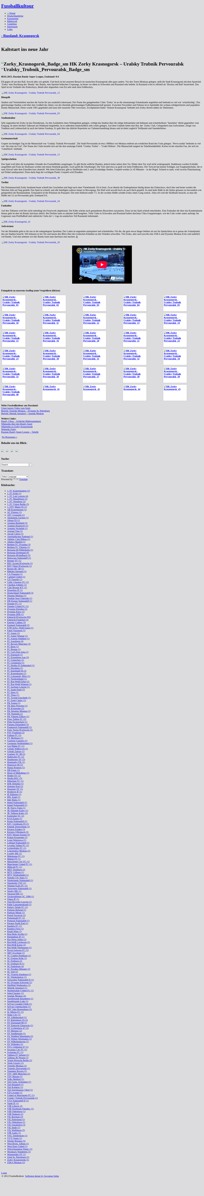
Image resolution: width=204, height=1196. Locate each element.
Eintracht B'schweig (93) (19, 617)
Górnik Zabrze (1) (15, 751)
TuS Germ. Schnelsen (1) (19, 1082)
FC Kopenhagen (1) (16, 673)
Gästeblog (12, 24)
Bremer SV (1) (14, 560)
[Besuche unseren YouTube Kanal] (17, 451)
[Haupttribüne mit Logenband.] (15, 321)
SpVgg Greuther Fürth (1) (19, 1004)
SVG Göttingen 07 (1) (17, 1047)
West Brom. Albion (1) (18, 1143)
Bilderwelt (12, 21)
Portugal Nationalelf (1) (18, 920)
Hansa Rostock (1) (16, 767)
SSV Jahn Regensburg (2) (19, 1009)
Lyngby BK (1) (14, 853)
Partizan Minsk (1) (16, 912)
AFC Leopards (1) (16, 515)
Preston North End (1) (17, 923)
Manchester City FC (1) (18, 861)
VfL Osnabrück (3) (16, 1125)
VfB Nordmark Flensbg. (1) (20, 1108)
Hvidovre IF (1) (14, 791)
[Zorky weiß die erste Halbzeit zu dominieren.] (176, 321)
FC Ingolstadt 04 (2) (16, 671)
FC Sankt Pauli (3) (16, 689)
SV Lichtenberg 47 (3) (18, 1028)
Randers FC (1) (14, 926)
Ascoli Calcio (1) (15, 534)
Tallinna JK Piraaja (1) (17, 1057)
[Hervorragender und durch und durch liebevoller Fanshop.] (15, 357)
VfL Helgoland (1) (16, 1119)
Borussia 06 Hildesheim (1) (20, 550)
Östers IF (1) (13, 899)
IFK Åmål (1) (13, 797)
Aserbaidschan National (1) (20, 536)
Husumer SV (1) (15, 789)
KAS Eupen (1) (14, 818)
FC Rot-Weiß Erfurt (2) (18, 681)
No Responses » (9, 437)
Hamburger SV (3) (16, 759)
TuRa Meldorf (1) (15, 1079)
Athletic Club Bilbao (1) (18, 539)
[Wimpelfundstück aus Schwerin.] (176, 339)
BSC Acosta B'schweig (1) (20, 563)
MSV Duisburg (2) (16, 869)
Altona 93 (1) (13, 520)
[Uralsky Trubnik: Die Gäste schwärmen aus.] (55, 321)
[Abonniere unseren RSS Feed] (12, 451)
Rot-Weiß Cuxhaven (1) (18, 942)
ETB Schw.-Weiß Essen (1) (20, 628)
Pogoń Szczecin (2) (16, 915)
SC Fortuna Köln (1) (17, 958)
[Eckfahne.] (136, 357)
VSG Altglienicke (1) (17, 1135)
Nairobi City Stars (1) (17, 877)
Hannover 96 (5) (15, 765)
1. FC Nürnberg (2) (16, 501)
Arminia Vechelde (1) (17, 528)
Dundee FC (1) (14, 603)
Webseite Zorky (8, 429)
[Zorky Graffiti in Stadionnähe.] (95, 392)
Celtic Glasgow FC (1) (18, 582)
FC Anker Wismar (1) (17, 636)
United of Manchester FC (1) (20, 1095)
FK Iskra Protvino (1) (17, 705)
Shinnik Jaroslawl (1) (17, 988)
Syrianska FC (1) (15, 1052)
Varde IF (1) (13, 1103)
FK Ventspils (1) (15, 714)
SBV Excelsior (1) (16, 953)
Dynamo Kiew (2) (15, 611)
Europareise (12, 18)
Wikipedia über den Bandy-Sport (16, 424)
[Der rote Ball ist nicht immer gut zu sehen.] (136, 375)
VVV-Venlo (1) (14, 1138)
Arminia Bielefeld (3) (17, 523)
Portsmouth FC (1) (16, 918)
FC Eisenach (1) (15, 654)
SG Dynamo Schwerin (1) (19, 982)
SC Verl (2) (12, 971)
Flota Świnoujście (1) (17, 722)
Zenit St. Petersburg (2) (18, 1157)
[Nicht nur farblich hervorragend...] (136, 303)
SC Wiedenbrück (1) (17, 977)
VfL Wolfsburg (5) (16, 1130)
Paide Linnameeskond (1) (19, 904)
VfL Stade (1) (13, 1127)
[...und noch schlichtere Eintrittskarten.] (176, 392)
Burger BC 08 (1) (15, 568)
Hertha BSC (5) (14, 778)
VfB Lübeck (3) (14, 1106)
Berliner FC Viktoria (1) (18, 547)
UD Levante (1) (14, 1092)
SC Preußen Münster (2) (18, 969)
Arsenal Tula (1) (15, 531)
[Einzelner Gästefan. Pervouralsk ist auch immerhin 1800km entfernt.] (136, 321)
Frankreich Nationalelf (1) (19, 727)
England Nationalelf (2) (18, 625)
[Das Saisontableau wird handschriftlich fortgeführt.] (55, 303)
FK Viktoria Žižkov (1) (18, 716)
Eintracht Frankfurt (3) (17, 620)
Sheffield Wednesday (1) (18, 985)
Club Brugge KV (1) (17, 587)
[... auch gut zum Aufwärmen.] (176, 303)
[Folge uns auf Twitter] (8, 451)
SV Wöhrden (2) (15, 1044)
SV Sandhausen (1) (16, 1033)
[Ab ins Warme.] (176, 375)
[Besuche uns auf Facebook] (3, 451)
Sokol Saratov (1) (15, 993)
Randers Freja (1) (15, 928)
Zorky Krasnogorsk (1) (18, 1160)
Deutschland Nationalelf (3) (20, 593)
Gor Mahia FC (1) (15, 746)
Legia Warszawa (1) (16, 840)
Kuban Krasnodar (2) (17, 837)
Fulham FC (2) (14, 735)
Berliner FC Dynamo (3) (18, 544)
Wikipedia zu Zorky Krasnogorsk (17, 426)
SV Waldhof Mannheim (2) (20, 1036)
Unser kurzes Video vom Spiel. (16, 408)
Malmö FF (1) (13, 859)
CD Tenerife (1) (14, 579)
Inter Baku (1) (13, 800)
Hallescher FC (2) (15, 757)
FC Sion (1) (12, 692)
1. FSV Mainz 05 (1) (17, 507)
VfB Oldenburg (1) (16, 1111)
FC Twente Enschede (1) (19, 697)
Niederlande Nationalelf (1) (20, 880)
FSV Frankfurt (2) (15, 732)
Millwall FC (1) (14, 867)
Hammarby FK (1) (16, 762)
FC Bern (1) (13, 646)
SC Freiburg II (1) (15, 963)
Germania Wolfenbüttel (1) (19, 743)
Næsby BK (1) (14, 891)
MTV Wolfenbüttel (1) (18, 875)
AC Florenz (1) (14, 512)
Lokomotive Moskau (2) (18, 851)
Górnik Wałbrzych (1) (17, 748)
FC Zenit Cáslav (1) (16, 700)
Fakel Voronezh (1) (16, 630)
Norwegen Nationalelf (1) (19, 888)
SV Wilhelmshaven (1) (18, 1041)
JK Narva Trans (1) (16, 808)
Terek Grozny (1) (15, 1063)
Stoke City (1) (13, 1014)
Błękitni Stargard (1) (16, 571)
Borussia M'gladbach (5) (18, 555)
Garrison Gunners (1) (17, 740)
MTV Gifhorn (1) (15, 872)
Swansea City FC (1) (17, 1049)
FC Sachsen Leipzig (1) (18, 687)
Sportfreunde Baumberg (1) (20, 998)
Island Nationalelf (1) (17, 805)
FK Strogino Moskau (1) (18, 711)
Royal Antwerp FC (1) (18, 950)
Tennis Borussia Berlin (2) (19, 1060)
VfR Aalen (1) (14, 1133)
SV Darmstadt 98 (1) (17, 1023)
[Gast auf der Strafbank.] (95, 357)
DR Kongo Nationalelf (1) (19, 601)
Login (4, 1173)
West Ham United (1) (17, 1146)
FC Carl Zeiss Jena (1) (17, 652)
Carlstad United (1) (16, 577)
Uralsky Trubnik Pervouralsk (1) (22, 1098)
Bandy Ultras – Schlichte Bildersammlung (21, 421)
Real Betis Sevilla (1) (17, 934)
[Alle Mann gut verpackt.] (55, 375)
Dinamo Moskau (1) (16, 595)
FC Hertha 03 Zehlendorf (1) (20, 665)
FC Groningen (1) (15, 663)
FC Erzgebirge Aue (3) (18, 657)
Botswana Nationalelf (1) (19, 558)
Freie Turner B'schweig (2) (20, 730)
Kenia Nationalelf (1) (17, 821)
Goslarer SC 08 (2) (16, 754)
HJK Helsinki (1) (15, 783)
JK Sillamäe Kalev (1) (17, 810)
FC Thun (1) (13, 695)
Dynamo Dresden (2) (17, 609)
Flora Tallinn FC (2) (16, 719)
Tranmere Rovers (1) (17, 1071)
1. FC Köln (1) (14, 493)
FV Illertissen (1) (15, 738)
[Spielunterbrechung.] (176, 357)
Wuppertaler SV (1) (16, 1154)
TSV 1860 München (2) (18, 1074)
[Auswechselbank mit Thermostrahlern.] (15, 339)
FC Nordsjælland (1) (17, 679)
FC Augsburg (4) (15, 641)
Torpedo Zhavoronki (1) (18, 1068)
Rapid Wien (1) (14, 931)
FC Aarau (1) (13, 633)
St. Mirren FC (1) (15, 1012)
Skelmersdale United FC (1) (20, 990)
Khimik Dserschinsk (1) (18, 826)
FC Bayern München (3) (18, 644)
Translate (23, 479)
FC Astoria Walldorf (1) (18, 638)
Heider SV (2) (14, 775)
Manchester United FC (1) (19, 864)
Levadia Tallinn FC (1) (18, 845)
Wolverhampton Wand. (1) (19, 1149)
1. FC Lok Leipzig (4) (17, 496)
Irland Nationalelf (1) (17, 802)
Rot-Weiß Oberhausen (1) (19, 947)
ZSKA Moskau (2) (16, 1162)
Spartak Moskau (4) (16, 996)
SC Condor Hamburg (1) (19, 955)
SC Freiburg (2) (14, 961)
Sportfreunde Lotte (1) (17, 1001)
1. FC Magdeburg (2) (17, 499)
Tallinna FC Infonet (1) (18, 1055)
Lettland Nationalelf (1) (18, 843)
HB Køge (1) (13, 770)
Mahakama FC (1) (15, 856)
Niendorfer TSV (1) (16, 883)
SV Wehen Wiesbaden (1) (19, 1039)
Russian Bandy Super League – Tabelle (20, 432)
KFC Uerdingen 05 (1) (18, 824)
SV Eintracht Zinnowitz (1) (20, 1025)
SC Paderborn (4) (15, 966)
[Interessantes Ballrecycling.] (136, 339)
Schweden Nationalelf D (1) (20, 980)
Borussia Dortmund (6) (18, 552)
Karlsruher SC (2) (15, 816)
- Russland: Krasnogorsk (20, 36)
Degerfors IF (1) (15, 590)
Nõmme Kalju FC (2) (17, 885)
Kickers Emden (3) (16, 829)
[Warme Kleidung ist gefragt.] (55, 339)
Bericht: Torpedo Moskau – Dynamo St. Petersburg (25, 411)
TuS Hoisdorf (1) (15, 1084)
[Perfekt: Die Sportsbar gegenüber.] (95, 339)
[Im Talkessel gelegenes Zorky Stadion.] (95, 303)
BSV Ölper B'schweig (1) (19, 566)
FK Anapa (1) (13, 703)
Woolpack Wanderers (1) (19, 1151)
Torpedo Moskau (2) (17, 1066)
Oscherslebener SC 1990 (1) (20, 896)
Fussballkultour (17, 6)
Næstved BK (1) (15, 894)
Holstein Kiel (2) (15, 786)
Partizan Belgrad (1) (16, 910)
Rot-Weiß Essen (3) (16, 945)
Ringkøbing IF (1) (15, 937)
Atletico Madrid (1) (16, 542)
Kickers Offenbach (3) (17, 832)
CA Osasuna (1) (14, 574)
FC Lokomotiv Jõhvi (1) (18, 676)
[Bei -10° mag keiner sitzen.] (95, 321)
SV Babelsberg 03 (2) (17, 1020)
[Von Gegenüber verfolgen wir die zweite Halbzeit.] (55, 357)
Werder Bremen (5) (16, 1141)
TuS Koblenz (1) (15, 1087)
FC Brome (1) (13, 649)
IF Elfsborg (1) (14, 794)
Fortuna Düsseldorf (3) (18, 724)
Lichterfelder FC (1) (16, 848)
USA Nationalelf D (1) (18, 1100)
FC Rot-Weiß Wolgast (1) (19, 684)
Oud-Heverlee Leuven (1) (19, 902)
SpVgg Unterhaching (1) (19, 1006)
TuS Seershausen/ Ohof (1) (20, 1090)
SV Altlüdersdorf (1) (17, 1017)
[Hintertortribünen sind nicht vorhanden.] (15, 375)
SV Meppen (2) (14, 1031)
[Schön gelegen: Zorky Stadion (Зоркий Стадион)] (15, 303)
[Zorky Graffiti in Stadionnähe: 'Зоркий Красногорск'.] (15, 392)
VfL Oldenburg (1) (16, 1122)
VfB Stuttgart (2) (15, 1114)
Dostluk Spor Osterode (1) (19, 598)
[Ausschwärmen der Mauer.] (95, 375)
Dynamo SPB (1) (15, 614)
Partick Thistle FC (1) (17, 907)
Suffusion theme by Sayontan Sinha (42, 1176)
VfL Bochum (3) (15, 1117)
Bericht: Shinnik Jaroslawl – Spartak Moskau (22, 413)
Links (10, 29)
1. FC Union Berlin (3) (18, 504)
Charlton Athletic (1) (17, 585)
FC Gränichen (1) (15, 660)
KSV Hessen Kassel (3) (18, 834)
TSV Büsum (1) (14, 1076)
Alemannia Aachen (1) (18, 517)
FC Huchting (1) (15, 668)
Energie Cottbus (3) (16, 622)
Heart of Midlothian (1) (18, 773)
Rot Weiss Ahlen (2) (16, 939)
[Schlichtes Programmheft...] (136, 392)
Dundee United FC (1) (18, 606)
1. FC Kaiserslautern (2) (18, 491)
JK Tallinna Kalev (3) (17, 813)
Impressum (12, 26)
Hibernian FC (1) (15, 781)
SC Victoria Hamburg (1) (19, 974)
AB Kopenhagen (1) (17, 509)
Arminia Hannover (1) (17, 525)
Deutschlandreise (15, 16)
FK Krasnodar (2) (15, 708)
